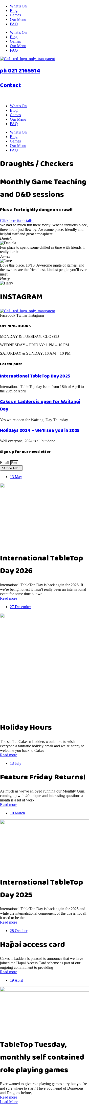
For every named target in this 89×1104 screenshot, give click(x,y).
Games (15, 15)
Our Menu (18, 19)
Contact (10, 85)
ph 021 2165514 (20, 71)
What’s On (18, 6)
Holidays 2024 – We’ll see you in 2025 (40, 430)
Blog (14, 10)
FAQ (14, 24)
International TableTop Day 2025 (35, 376)
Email (5, 462)
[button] (9, 1102)
